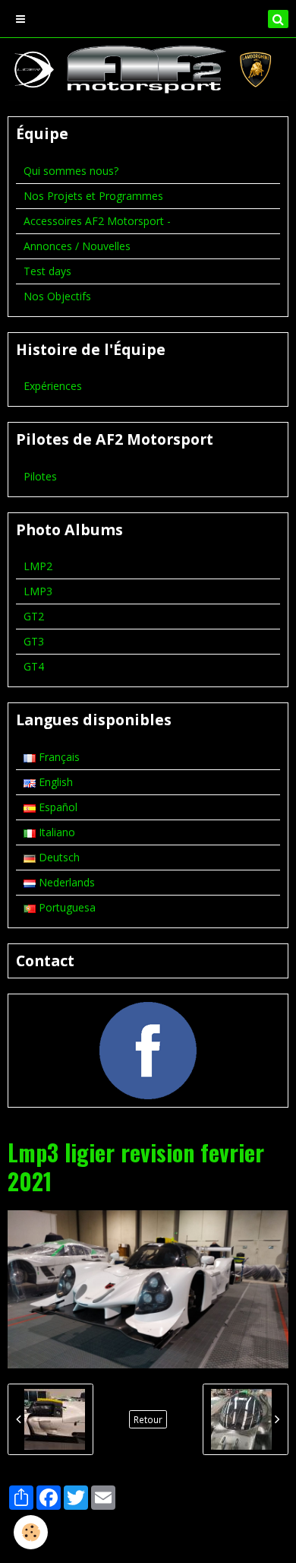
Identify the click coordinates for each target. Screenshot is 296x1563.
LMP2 (38, 566)
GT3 (34, 641)
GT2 (34, 616)
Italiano (55, 832)
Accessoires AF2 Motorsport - (97, 221)
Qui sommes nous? (71, 170)
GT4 (34, 666)
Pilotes (40, 476)
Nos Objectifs (57, 296)
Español (56, 807)
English (54, 782)
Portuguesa (66, 907)
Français (58, 757)
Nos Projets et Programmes (93, 196)
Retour (148, 1419)
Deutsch (58, 857)
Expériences (53, 386)
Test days (47, 271)
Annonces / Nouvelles (77, 246)
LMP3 (38, 591)
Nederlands (65, 882)
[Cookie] (31, 1532)
